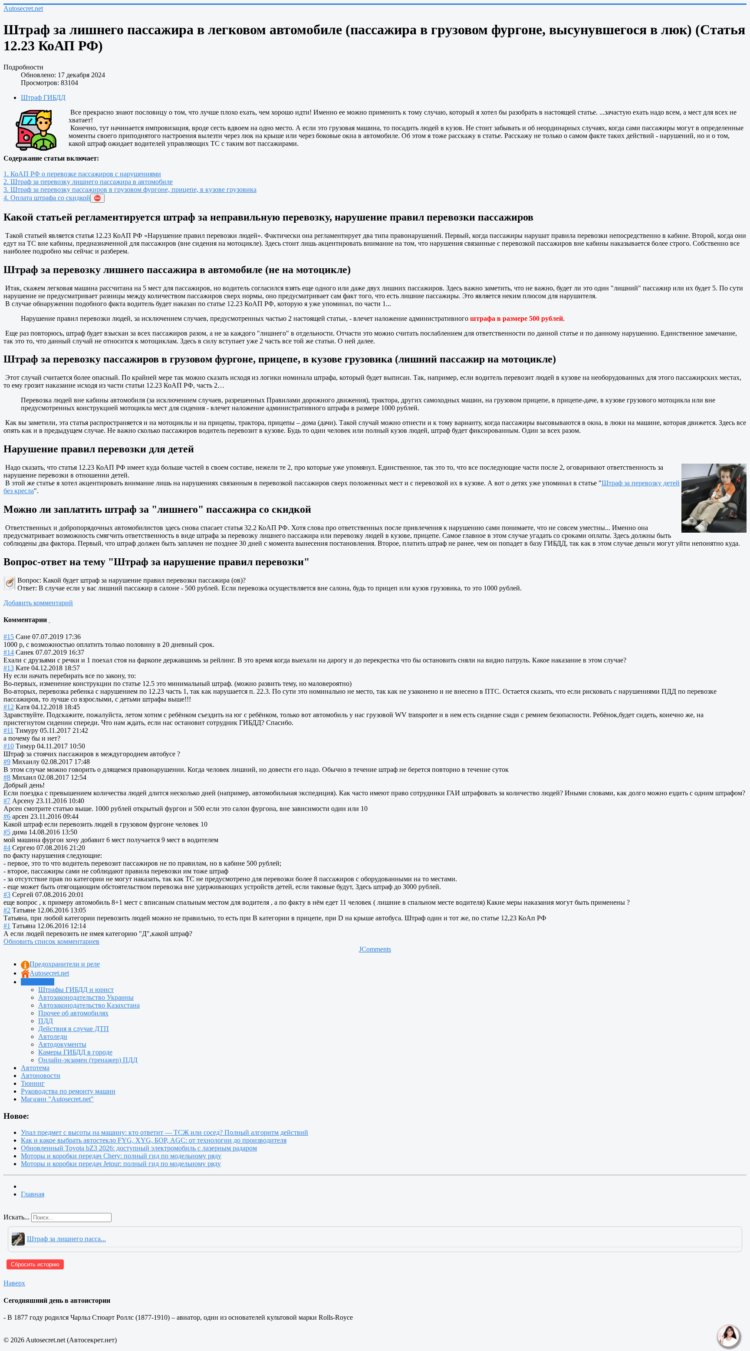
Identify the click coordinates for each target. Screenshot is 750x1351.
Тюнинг (33, 1083)
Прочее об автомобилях (73, 1013)
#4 (6, 847)
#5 (6, 832)
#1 (6, 925)
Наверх (14, 1283)
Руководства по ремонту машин (68, 1091)
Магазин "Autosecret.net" (57, 1099)
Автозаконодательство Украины (86, 997)
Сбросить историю (35, 1264)
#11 (8, 730)
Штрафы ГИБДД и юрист (76, 989)
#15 (8, 636)
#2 (6, 910)
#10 (8, 746)
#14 (8, 652)
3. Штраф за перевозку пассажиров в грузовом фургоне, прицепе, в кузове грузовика (130, 189)
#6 (6, 816)
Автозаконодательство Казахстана (89, 1005)
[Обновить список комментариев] (49, 619)
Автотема (35, 1067)
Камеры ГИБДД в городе (75, 1052)
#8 (6, 777)
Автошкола (37, 981)
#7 (6, 800)
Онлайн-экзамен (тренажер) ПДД (88, 1060)
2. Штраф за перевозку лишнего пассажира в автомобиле (88, 181)
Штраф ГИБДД (43, 97)
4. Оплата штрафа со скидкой (46, 197)
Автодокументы (62, 1044)
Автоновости (40, 1075)
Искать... (16, 1217)
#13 (8, 668)
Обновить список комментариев (51, 941)
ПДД (45, 1021)
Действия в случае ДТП (73, 1028)
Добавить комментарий (38, 602)
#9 (6, 761)
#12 (8, 707)
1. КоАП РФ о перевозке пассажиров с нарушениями (82, 174)
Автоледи (52, 1036)
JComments (375, 949)
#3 (6, 894)
